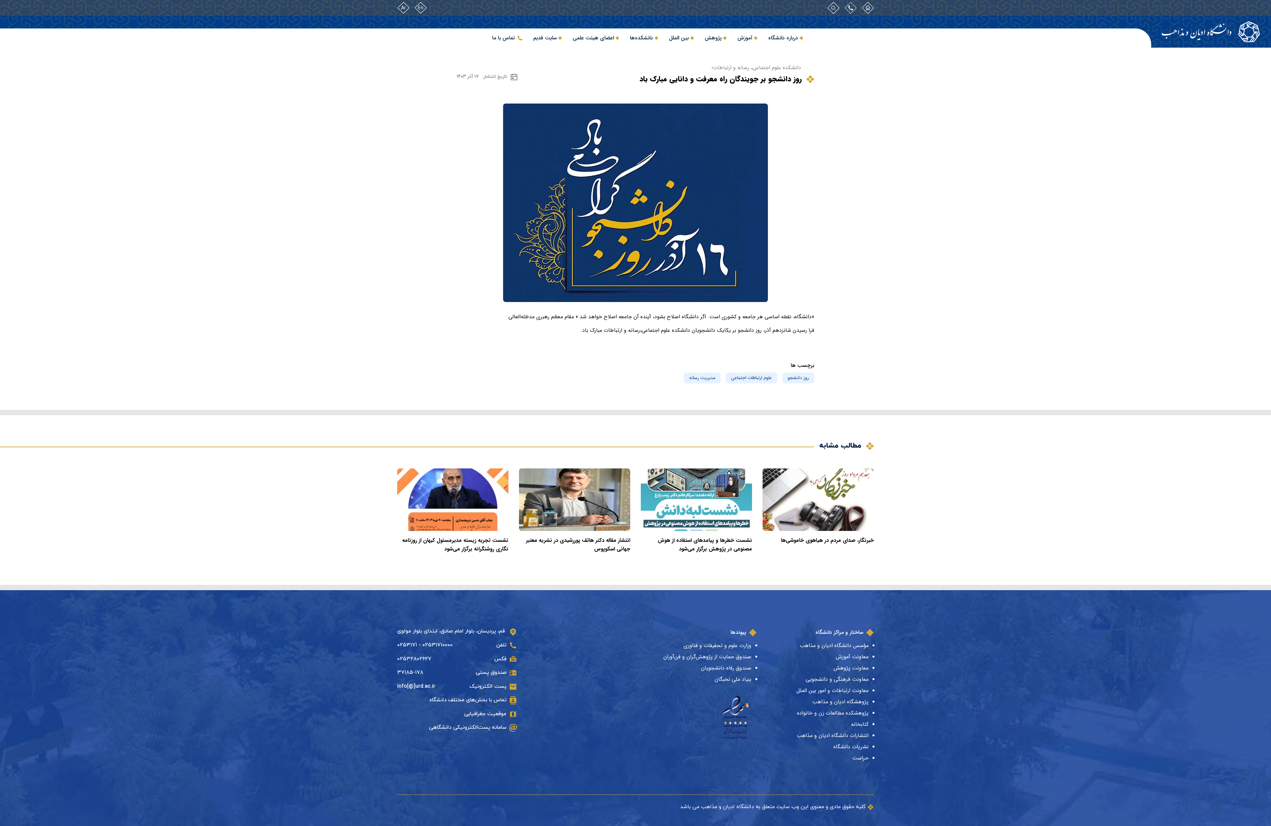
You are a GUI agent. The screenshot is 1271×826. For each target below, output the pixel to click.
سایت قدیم (545, 38)
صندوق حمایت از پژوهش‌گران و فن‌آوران (707, 657)
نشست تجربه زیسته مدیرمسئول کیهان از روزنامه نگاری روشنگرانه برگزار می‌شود (455, 544)
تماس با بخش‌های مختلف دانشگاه (467, 700)
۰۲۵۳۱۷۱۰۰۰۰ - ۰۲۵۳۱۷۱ (425, 645)
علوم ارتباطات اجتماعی (751, 377)
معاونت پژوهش (851, 668)
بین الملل (679, 38)
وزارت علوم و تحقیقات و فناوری (717, 645)
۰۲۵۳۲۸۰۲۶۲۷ (414, 659)
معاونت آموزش (852, 657)
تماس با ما (503, 38)
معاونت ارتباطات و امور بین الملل (832, 690)
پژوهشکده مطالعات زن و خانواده (833, 713)
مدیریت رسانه (702, 377)
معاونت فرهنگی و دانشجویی (837, 679)
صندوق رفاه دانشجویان (726, 668)
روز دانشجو (798, 377)
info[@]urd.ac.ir (416, 686)
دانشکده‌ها (641, 38)
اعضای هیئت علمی (593, 38)
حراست (860, 758)
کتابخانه (860, 724)
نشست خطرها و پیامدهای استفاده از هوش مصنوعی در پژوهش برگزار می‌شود (705, 544)
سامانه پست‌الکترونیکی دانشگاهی (467, 727)
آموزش (744, 38)
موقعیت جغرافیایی (485, 713)
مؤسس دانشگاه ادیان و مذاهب (834, 645)
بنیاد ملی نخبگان (733, 679)
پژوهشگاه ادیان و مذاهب (840, 702)
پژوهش (713, 38)
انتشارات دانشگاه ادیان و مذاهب (833, 735)
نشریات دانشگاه (851, 747)
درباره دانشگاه (783, 38)
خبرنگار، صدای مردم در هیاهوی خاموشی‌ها (827, 540)
